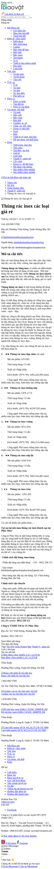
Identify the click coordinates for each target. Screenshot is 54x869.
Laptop (16, 47)
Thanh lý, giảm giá (22, 158)
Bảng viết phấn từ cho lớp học (15, 675)
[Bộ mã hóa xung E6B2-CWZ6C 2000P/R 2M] (24, 709)
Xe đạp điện (19, 93)
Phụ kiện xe (18, 96)
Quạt (15, 131)
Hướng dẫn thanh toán (17, 794)
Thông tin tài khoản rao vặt (20, 788)
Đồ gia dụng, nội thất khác (25, 139)
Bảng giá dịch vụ (15, 777)
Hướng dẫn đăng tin (16, 791)
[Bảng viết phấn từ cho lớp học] (16, 673)
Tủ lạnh (17, 112)
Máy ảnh (17, 52)
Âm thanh (18, 57)
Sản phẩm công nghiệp (24, 169)
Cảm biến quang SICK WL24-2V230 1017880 (23, 730)
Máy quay (18, 55)
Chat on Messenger (28, 866)
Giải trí (16, 153)
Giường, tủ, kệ (20, 123)
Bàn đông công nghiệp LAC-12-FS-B (19, 657)
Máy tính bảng (20, 44)
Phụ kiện (17, 66)
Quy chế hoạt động (16, 780)
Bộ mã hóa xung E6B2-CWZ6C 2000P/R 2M (23, 712)
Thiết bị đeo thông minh (24, 63)
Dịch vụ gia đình (21, 107)
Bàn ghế (17, 120)
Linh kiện (17, 68)
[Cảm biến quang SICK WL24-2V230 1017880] (24, 727)
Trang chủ (12, 182)
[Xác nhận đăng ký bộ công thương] (19, 836)
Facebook (11, 810)
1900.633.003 (7, 802)
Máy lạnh (17, 117)
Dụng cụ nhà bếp (21, 128)
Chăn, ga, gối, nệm (22, 126)
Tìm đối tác (18, 104)
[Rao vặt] (12, 10)
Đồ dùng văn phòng (22, 167)
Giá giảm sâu (19, 30)
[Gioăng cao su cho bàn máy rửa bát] (19, 691)
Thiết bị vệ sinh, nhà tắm (25, 137)
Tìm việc (17, 79)
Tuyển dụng (19, 77)
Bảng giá (11, 775)
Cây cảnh (17, 161)
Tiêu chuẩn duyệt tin (17, 783)
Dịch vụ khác (19, 101)
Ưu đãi (10, 786)
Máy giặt (17, 115)
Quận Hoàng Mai (15, 188)
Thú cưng (17, 147)
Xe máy (17, 87)
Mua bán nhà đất (21, 33)
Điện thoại (18, 41)
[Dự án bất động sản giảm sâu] (16, 177)
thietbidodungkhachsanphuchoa (29, 242)
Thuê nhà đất (19, 36)
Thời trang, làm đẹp (22, 145)
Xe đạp (16, 90)
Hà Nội (10, 185)
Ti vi (15, 60)
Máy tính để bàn (21, 49)
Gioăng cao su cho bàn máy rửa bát (18, 694)
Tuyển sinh (18, 74)
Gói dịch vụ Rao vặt (14, 14)
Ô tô (15, 85)
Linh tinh (17, 156)
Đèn (15, 134)
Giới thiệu (12, 772)
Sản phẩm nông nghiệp (24, 172)
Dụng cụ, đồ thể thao (23, 164)
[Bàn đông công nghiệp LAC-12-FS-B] (20, 655)
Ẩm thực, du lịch (21, 150)
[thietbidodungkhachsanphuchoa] (17, 237)
